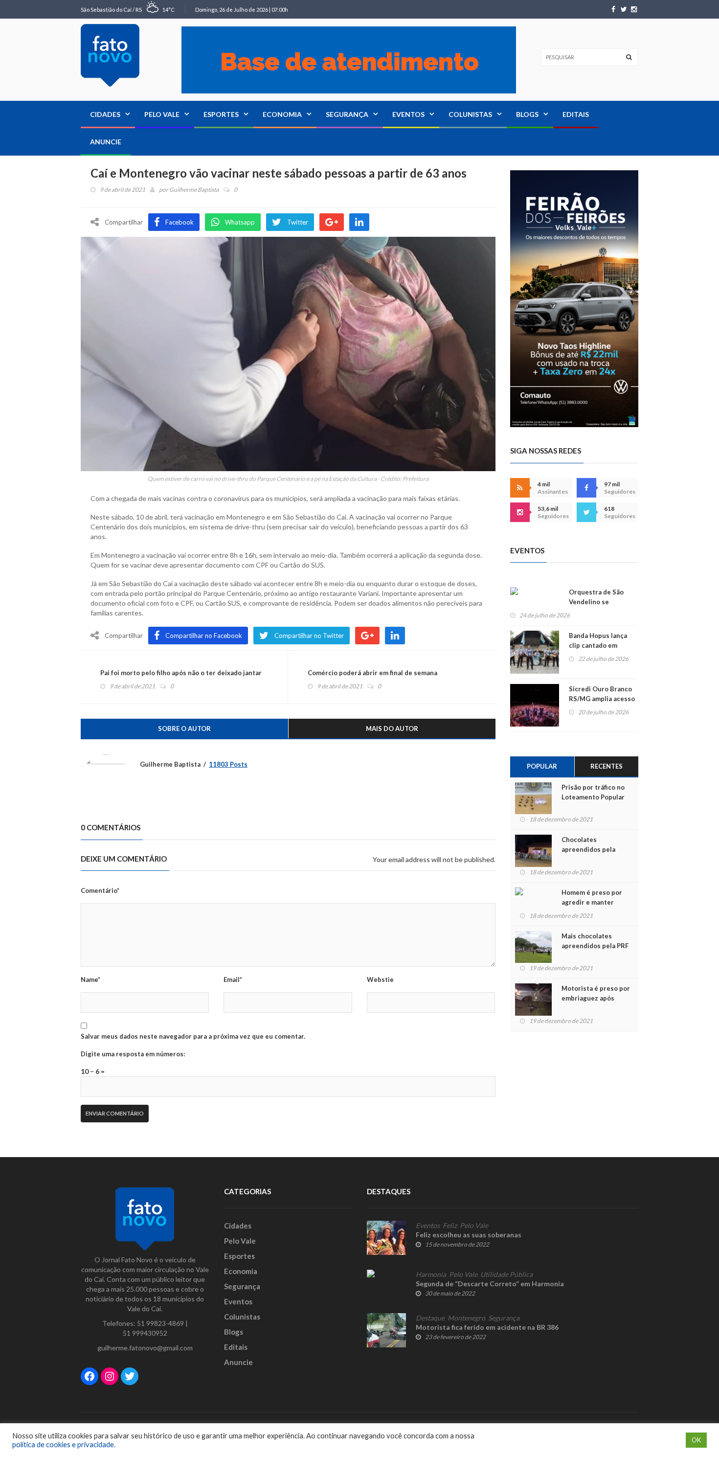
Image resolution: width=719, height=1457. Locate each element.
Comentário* (100, 890)
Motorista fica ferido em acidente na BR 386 (487, 1327)
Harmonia (431, 1274)
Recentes (606, 766)
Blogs (527, 114)
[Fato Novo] (110, 55)
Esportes (221, 114)
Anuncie (105, 141)
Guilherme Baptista (194, 189)
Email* (233, 979)
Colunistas (470, 114)
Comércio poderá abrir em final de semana (372, 673)
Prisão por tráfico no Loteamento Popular (593, 792)
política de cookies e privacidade (63, 1444)
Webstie (380, 979)
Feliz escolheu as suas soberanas (468, 1234)
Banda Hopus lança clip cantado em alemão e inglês (598, 645)
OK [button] (696, 1440)
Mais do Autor (392, 728)
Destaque (430, 1318)
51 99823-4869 (160, 1323)
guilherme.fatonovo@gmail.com (145, 1347)
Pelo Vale (162, 114)
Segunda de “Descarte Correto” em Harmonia (490, 1283)
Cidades (105, 114)
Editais (575, 114)
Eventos (408, 114)
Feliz (450, 1225)
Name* (90, 979)
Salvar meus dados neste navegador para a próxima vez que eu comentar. (193, 1036)
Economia (282, 114)
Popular (542, 766)
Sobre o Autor (184, 728)
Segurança (347, 114)
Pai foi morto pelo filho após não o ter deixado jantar (181, 673)
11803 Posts (228, 764)
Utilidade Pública (506, 1274)
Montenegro (466, 1318)
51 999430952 (145, 1333)
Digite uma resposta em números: (133, 1054)
